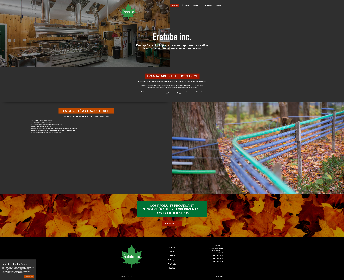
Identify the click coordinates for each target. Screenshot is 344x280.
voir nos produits (172, 223)
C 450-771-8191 (218, 259)
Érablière (185, 5)
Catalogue (208, 5)
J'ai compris (29, 276)
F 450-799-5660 (218, 262)
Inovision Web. (219, 276)
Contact (196, 5)
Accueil (175, 5)
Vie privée (172, 264)
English (218, 5)
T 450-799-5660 (218, 256)
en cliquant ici (19, 272)
